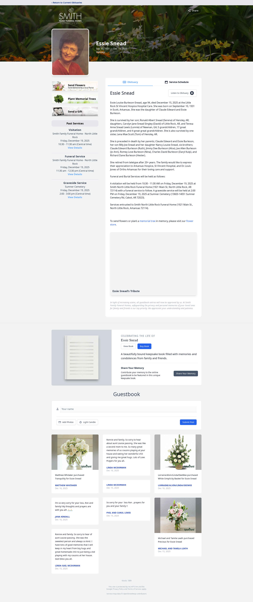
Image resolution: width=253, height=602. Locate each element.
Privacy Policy (118, 589)
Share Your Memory (185, 373)
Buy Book (144, 346)
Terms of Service (134, 589)
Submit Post (188, 422)
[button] (75, 452)
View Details (75, 147)
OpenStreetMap (129, 593)
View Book (128, 346)
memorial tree (147, 221)
